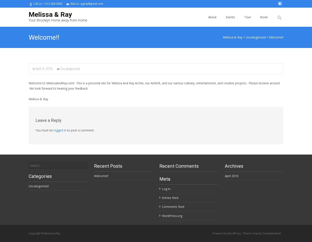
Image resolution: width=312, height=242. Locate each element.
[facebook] (280, 5)
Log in (166, 189)
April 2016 (231, 176)
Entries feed (170, 198)
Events (230, 17)
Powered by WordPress (227, 233)
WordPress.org (172, 216)
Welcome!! (101, 176)
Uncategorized (70, 69)
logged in (60, 130)
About (212, 17)
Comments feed (173, 207)
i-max (255, 233)
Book (264, 17)
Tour (247, 17)
